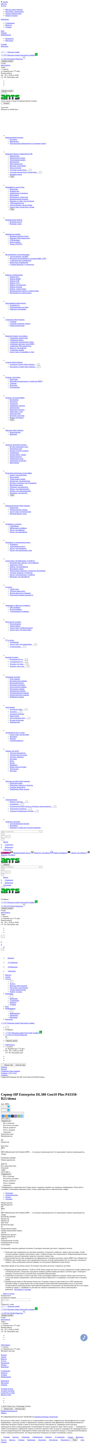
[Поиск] (3, 936)
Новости (4, 1373)
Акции (3, 1357)
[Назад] (11, 981)
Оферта (4, 1413)
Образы (4, 1365)
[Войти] (2, 939)
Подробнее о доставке (22, 1289)
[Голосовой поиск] (3, 836)
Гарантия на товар (8, 1393)
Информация (6, 1377)
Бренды (4, 1359)
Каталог (4, 1355)
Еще (12, 176)
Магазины (5, 1383)
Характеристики (11, 1195)
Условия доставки (7, 1391)
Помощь (4, 1385)
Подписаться (6, 1121)
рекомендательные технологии (46, 1417)
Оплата (8, 1197)
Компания (5, 1367)
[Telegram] (21, 1116)
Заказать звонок (7, 61)
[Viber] (15, 1116)
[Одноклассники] (6, 1116)
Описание (9, 1193)
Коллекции (5, 1363)
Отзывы (4, 1375)
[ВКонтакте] (3, 1116)
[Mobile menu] (2, 887)
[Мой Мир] (9, 1116)
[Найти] (8, 836)
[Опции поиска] (2, 834)
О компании (5, 1371)
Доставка (8, 1199)
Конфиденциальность (9, 1411)
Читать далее (68, 1427)
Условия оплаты (7, 1389)
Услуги (3, 1361)
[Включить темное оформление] (4, 93)
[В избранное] (5, 1106)
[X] (12, 1116)
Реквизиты (5, 1381)
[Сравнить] (5, 1110)
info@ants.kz (5, 65)
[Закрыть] (2, 949)
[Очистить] (41, 831)
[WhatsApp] (18, 1116)
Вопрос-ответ (6, 1395)
